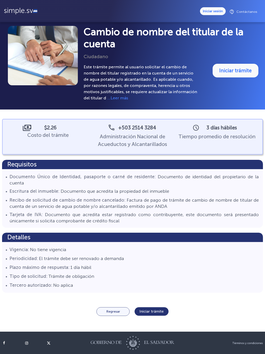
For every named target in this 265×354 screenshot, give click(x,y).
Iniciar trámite (235, 70)
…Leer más (117, 97)
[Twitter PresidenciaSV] (55, 343)
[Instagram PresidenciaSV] (32, 343)
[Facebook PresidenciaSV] (10, 343)
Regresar (113, 311)
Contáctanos (243, 11)
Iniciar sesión (213, 11)
